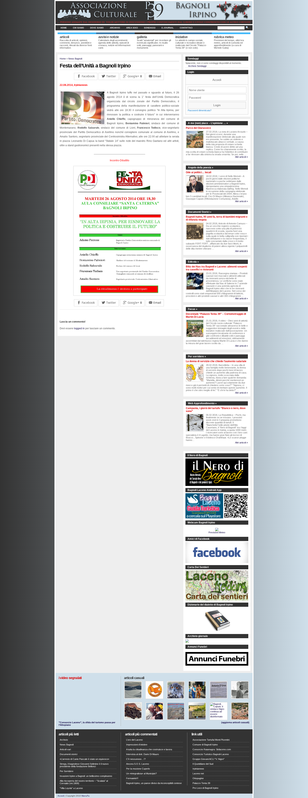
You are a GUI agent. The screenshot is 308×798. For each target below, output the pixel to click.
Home (64, 28)
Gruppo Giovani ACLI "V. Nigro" (208, 759)
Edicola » (193, 261)
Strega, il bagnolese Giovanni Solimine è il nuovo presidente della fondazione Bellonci (84, 765)
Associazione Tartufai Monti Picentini (211, 740)
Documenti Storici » (199, 211)
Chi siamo (78, 28)
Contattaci (186, 28)
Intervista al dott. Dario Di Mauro (142, 754)
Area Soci (132, 28)
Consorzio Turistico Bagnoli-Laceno (211, 754)
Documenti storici (68, 754)
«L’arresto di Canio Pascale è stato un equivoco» (84, 759)
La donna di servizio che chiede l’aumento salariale (216, 361)
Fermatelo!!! (132, 778)
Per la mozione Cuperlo (138, 768)
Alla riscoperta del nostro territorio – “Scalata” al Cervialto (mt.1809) (84, 782)
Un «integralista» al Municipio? (141, 773)
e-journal (168, 28)
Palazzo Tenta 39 (201, 783)
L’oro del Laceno (134, 740)
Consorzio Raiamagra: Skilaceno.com (212, 749)
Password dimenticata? (199, 110)
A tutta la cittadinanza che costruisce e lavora (149, 749)
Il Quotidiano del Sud (203, 764)
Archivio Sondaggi (197, 66)
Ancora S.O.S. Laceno (137, 764)
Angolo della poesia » (200, 167)
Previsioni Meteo (216, 532)
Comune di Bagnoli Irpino (205, 744)
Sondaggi (149, 28)
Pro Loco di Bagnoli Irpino (205, 788)
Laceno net (198, 773)
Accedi (216, 79)
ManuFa (85, 796)
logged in (79, 328)
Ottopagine (198, 778)
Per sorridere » (197, 356)
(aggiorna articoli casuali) (235, 722)
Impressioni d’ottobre (136, 744)
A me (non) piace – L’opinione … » (208, 123)
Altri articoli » (241, 157)
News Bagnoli (75, 58)
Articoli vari (65, 749)
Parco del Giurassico (198, 128)
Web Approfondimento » (202, 403)
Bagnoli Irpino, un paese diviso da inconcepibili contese (154, 783)
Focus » (192, 309)
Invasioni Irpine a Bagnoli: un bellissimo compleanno (86, 776)
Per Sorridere (66, 771)
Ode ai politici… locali (198, 172)
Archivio (115, 28)
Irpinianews (198, 768)
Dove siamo (97, 28)
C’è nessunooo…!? (136, 759)
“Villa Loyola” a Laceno (71, 788)
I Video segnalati (70, 678)
